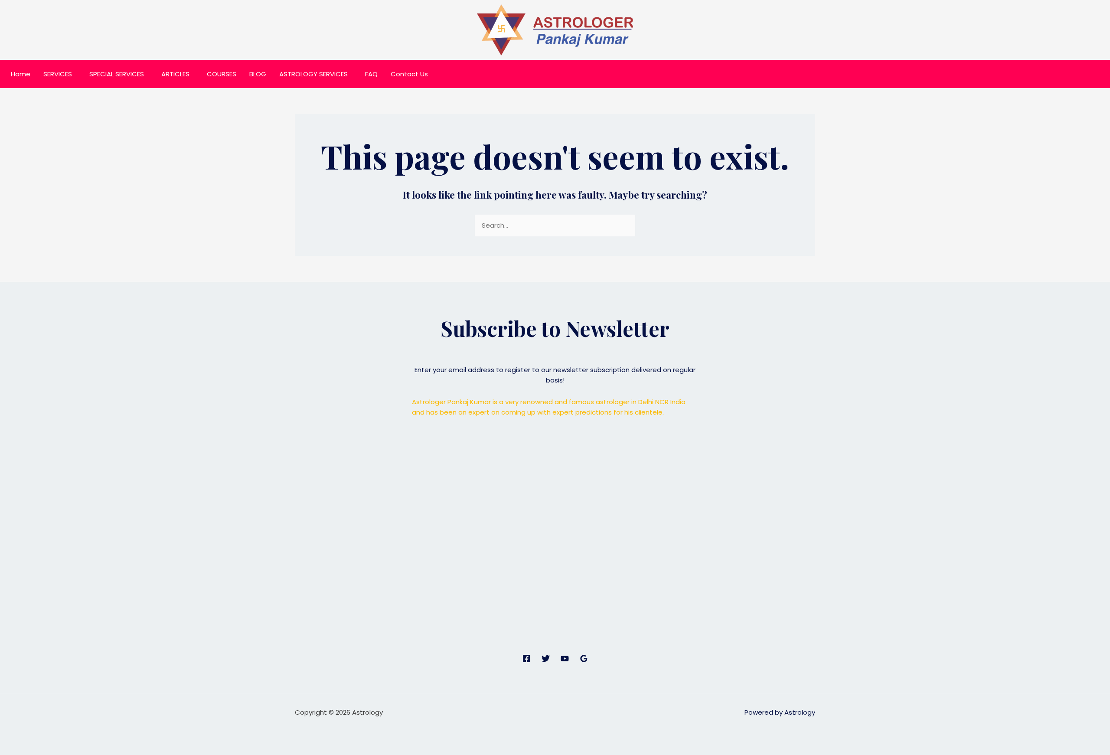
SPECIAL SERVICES (116, 73)
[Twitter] (546, 658)
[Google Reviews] (584, 658)
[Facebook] (526, 658)
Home (20, 73)
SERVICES (57, 73)
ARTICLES (175, 73)
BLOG (257, 73)
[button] (60, 74)
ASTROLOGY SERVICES (313, 73)
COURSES (221, 73)
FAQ (371, 73)
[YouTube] (565, 658)
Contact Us (409, 73)
